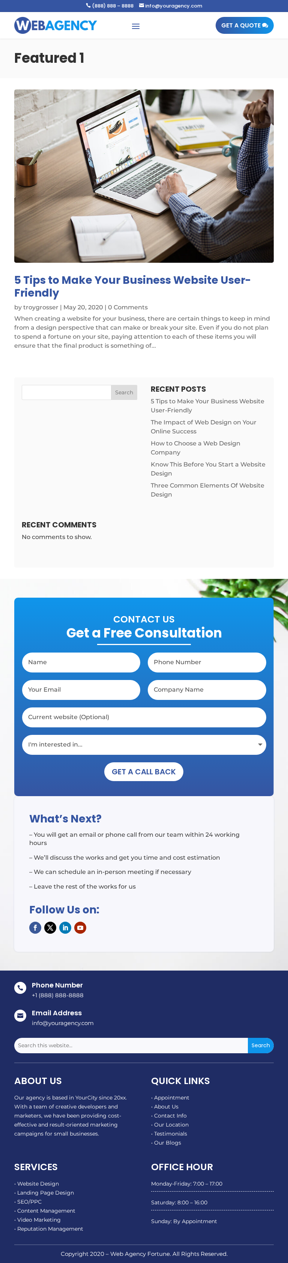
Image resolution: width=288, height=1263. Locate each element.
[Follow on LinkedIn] (65, 928)
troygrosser (40, 307)
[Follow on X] (50, 928)
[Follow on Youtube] (80, 928)
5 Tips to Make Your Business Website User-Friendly (132, 286)
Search (124, 392)
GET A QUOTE (241, 25)
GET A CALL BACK (144, 771)
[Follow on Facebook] (35, 928)
